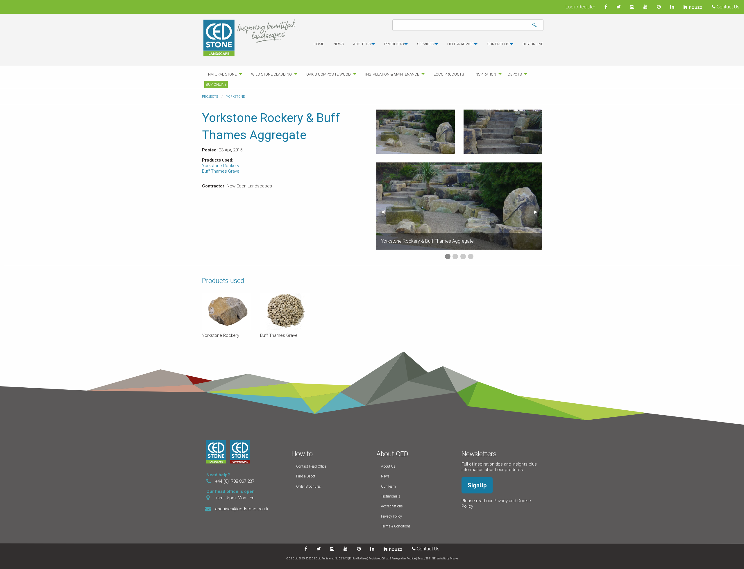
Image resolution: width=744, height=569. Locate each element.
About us (362, 44)
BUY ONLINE (533, 44)
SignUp (477, 485)
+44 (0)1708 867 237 (234, 481)
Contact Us (727, 7)
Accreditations (392, 506)
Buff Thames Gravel (221, 171)
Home (319, 44)
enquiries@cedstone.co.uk (241, 508)
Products (394, 44)
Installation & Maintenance (392, 74)
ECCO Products (449, 74)
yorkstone (235, 97)
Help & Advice (460, 44)
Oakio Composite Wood (328, 74)
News (338, 44)
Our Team (388, 486)
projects (210, 97)
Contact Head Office (311, 466)
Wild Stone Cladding (271, 74)
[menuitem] (319, 46)
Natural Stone (222, 74)
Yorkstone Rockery (220, 165)
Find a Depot (305, 476)
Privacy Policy (391, 516)
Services (425, 44)
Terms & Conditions (396, 526)
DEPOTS (515, 74)
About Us (388, 466)
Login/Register (580, 7)
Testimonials (390, 496)
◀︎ (385, 211)
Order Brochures (308, 486)
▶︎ (538, 211)
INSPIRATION (485, 74)
